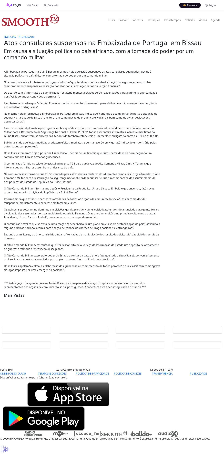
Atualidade (26, 37)
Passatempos (172, 20)
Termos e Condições (52, 373)
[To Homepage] (13, 5)
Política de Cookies (128, 373)
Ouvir (111, 20)
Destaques (153, 20)
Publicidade (198, 373)
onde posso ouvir (13, 373)
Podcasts (137, 20)
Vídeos (203, 20)
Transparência (162, 373)
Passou (123, 20)
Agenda (215, 20)
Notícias (190, 20)
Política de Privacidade (92, 373)
